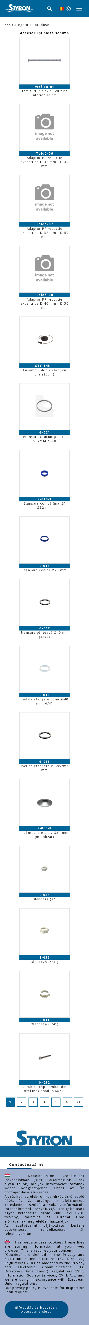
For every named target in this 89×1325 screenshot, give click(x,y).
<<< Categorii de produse (27, 25)
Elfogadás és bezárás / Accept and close (36, 1309)
